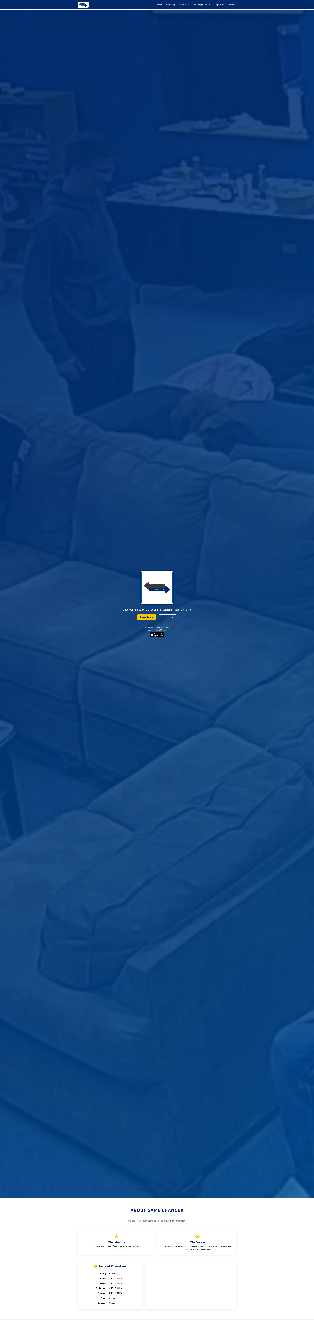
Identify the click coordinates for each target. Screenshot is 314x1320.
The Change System (201, 5)
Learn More (146, 617)
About (159, 5)
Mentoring (170, 5)
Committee (184, 5)
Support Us (219, 5)
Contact (231, 5)
